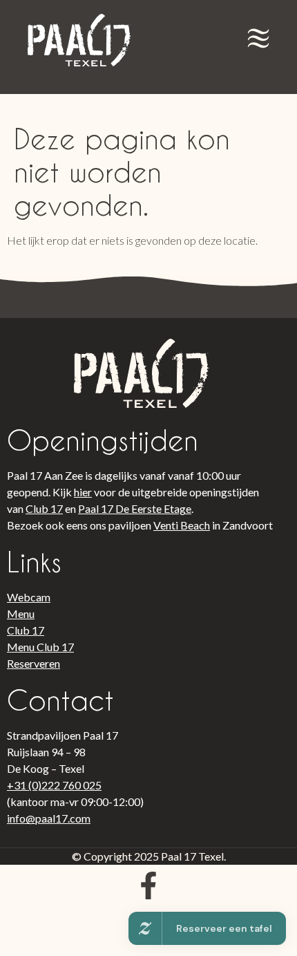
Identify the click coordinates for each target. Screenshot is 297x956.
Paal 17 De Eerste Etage (134, 508)
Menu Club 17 (40, 646)
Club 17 (44, 508)
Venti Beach (181, 525)
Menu (21, 613)
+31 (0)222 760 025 (54, 784)
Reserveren (33, 663)
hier (83, 491)
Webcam (28, 596)
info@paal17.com (48, 818)
